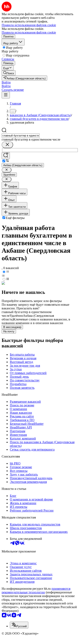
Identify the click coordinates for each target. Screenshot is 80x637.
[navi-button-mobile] (6, 95)
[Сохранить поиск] (6, 155)
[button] (6, 82)
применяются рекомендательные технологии (36, 590)
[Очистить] (7, 144)
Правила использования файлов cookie (29, 32)
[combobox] (21, 135)
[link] (9, 73)
